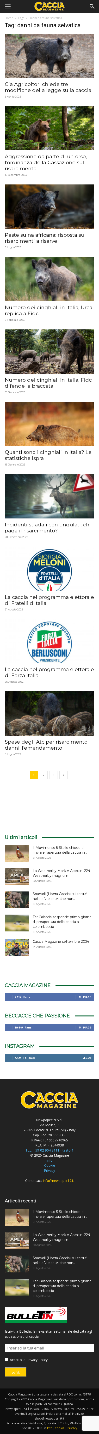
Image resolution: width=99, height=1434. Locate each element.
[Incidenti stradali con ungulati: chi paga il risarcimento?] (49, 496)
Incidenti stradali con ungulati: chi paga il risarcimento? (48, 528)
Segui (86, 1058)
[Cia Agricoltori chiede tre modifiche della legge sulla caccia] (49, 56)
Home (9, 18)
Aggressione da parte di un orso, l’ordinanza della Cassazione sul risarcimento (46, 162)
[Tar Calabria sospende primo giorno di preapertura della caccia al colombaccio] (17, 923)
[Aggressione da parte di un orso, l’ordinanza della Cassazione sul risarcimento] (49, 128)
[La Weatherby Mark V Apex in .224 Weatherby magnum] (17, 876)
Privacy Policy (37, 1359)
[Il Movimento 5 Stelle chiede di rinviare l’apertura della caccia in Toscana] (17, 853)
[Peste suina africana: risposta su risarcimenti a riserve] (49, 206)
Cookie (49, 1165)
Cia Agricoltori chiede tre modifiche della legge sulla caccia (48, 87)
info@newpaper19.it (58, 1180)
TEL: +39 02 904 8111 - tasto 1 (49, 1150)
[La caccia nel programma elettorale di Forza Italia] (49, 641)
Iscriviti (15, 1372)
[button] (7, 6)
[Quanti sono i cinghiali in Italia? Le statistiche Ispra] (49, 424)
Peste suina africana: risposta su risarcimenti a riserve (44, 238)
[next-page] (63, 775)
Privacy (49, 1170)
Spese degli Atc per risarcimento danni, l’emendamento (46, 745)
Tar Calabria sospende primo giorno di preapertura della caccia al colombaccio (62, 922)
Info (49, 1160)
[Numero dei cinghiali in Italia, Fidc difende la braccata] (49, 351)
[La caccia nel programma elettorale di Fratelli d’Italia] (49, 569)
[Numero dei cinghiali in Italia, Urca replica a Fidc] (49, 279)
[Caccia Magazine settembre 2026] (17, 947)
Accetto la (17, 1359)
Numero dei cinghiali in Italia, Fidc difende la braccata (48, 383)
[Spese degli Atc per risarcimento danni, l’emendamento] (49, 713)
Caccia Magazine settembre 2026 (61, 941)
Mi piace (85, 997)
